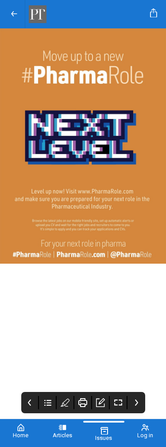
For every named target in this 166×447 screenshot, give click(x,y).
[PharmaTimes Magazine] (86, 14)
